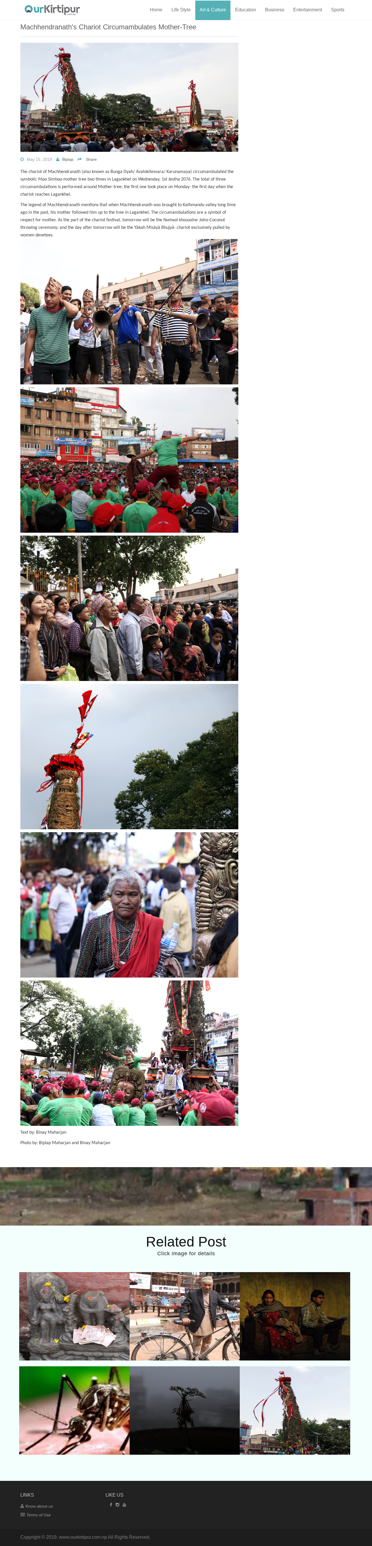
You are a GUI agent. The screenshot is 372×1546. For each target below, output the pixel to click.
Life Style (181, 9)
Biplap (68, 159)
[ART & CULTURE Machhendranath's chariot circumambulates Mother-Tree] (295, 1388)
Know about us (39, 1506)
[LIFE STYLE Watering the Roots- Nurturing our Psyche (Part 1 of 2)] (185, 1388)
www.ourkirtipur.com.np (83, 1537)
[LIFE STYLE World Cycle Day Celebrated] (185, 1290)
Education (245, 9)
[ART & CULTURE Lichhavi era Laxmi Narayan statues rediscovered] (74, 1294)
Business (274, 9)
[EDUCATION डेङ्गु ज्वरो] (74, 1384)
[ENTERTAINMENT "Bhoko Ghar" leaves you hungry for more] (295, 1294)
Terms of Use (38, 1515)
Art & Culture (213, 9)
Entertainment (307, 9)
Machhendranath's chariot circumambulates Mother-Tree (108, 27)
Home (156, 9)
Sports (337, 9)
